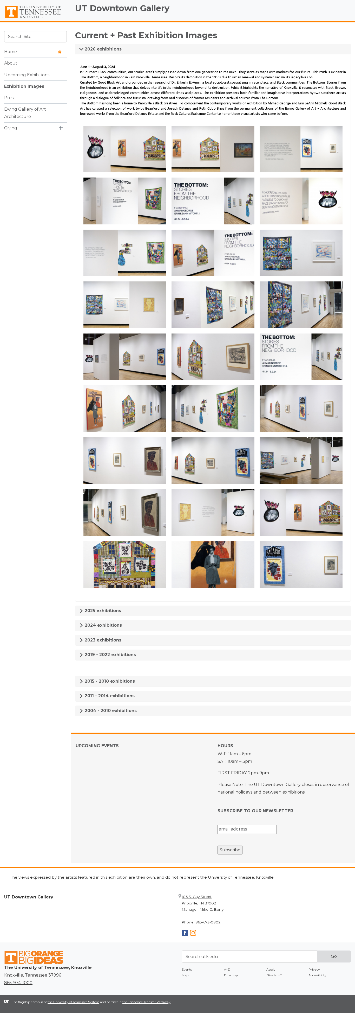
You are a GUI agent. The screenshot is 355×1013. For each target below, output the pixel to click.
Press (9, 97)
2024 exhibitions (102, 625)
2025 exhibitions (102, 610)
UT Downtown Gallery (122, 8)
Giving (10, 127)
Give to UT (274, 975)
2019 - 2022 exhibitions (109, 654)
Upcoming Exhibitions (26, 74)
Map (185, 975)
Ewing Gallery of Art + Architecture (26, 112)
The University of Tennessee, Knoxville (35, 18)
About (10, 63)
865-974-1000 (18, 982)
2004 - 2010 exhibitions (110, 710)
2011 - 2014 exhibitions (109, 695)
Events (187, 969)
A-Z (227, 969)
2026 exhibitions (102, 49)
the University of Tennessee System (73, 1002)
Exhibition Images (24, 86)
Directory (231, 975)
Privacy (314, 969)
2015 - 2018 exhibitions (109, 681)
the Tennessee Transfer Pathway (146, 1002)
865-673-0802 (207, 922)
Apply (270, 969)
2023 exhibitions (102, 640)
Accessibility (317, 975)
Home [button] (10, 51)
